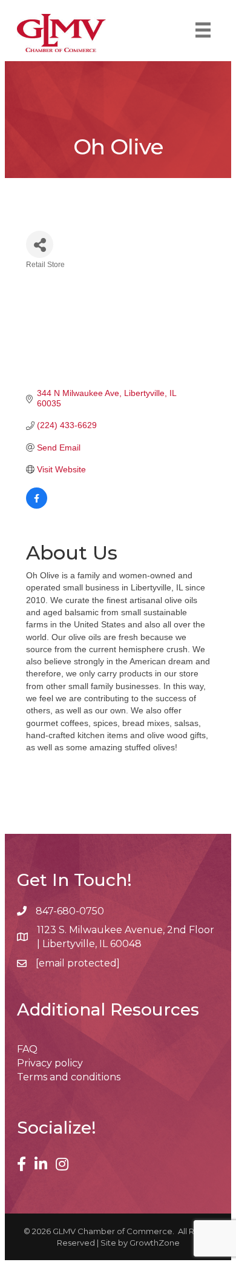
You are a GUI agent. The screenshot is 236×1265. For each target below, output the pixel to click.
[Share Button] (39, 244)
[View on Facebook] (36, 505)
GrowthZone (154, 1242)
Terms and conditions (68, 1077)
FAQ (27, 1049)
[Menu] (203, 30)
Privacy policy (50, 1063)
